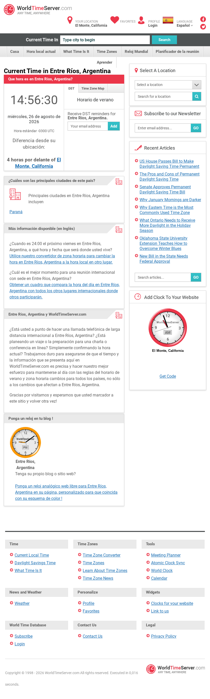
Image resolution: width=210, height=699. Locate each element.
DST (71, 88)
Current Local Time (32, 555)
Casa (14, 51)
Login (153, 25)
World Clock (162, 570)
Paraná (16, 211)
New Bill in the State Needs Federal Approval (164, 259)
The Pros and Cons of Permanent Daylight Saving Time (170, 177)
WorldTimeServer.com (38, 9)
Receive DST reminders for (92, 116)
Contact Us (92, 636)
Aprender (104, 62)
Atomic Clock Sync (168, 562)
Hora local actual (41, 51)
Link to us (160, 611)
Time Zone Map (92, 88)
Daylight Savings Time (35, 562)
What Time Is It (76, 51)
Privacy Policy (163, 636)
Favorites (127, 21)
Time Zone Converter (101, 555)
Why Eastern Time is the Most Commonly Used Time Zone (166, 210)
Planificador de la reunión (177, 51)
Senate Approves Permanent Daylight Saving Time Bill (165, 190)
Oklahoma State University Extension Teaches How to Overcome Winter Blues (163, 243)
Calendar (159, 578)
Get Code (168, 376)
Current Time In (42, 39)
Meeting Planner (166, 555)
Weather (22, 603)
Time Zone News (98, 578)
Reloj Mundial (136, 51)
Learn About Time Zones (105, 570)
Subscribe (24, 636)
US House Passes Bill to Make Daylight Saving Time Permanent (169, 164)
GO (195, 128)
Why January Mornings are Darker (170, 199)
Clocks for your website (172, 603)
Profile (88, 603)
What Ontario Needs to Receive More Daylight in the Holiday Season (167, 225)
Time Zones (107, 51)
